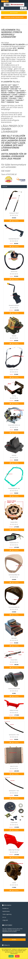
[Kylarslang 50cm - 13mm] (14, 727)
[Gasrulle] (14, 871)
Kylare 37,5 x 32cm (14, 766)
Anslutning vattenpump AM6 (14, 688)
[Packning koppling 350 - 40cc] (14, 476)
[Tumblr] (26, 1)
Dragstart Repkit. (14, 822)
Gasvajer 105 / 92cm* (14, 369)
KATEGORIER (14, 12)
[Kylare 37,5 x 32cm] (14, 755)
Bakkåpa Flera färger (14, 710)
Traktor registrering (6, 914)
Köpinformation (6, 911)
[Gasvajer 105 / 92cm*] (14, 357)
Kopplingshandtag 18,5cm (14, 238)
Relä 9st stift (14, 638)
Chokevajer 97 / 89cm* (14, 213)
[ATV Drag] (14, 387)
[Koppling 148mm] (14, 510)
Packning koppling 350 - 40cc (14, 488)
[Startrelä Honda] (14, 260)
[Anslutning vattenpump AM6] (14, 679)
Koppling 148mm (14, 522)
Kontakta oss (5, 908)
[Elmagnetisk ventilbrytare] (14, 293)
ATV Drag (14, 396)
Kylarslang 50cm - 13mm (14, 734)
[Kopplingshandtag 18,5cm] (14, 230)
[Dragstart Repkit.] (14, 811)
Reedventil (14, 335)
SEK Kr (3, 1)
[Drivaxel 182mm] (14, 654)
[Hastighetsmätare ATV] (14, 537)
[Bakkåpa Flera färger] (14, 704)
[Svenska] (7, 1)
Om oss (4, 917)
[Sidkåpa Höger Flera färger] (14, 841)
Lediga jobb (5, 920)
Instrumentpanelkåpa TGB (14, 574)
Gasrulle (14, 882)
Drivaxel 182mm (14, 659)
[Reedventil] (14, 325)
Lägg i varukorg (14, 220)
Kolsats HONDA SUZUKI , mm (14, 425)
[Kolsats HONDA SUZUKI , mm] (14, 415)
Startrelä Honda (14, 271)
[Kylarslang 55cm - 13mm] (14, 783)
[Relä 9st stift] (14, 627)
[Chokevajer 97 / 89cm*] (14, 201)
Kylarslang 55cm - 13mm (14, 790)
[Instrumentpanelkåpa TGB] (14, 563)
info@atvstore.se (10, 65)
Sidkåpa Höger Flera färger (14, 849)
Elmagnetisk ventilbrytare (14, 305)
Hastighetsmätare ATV (14, 542)
